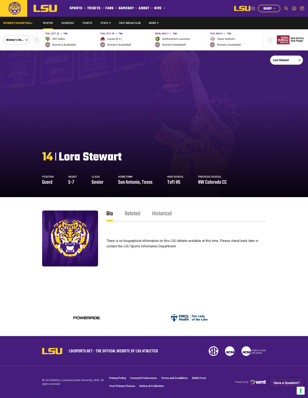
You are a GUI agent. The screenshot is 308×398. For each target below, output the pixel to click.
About (144, 8)
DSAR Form (199, 378)
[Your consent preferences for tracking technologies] (301, 391)
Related (132, 213)
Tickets (93, 8)
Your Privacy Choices (122, 386)
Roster (48, 23)
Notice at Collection (152, 386)
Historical (162, 213)
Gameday (126, 8)
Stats (104, 23)
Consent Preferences (143, 378)
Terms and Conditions (174, 378)
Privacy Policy (117, 378)
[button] (36, 40)
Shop (271, 9)
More (152, 23)
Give (158, 8)
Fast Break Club (130, 23)
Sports (76, 8)
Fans (109, 8)
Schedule (67, 23)
